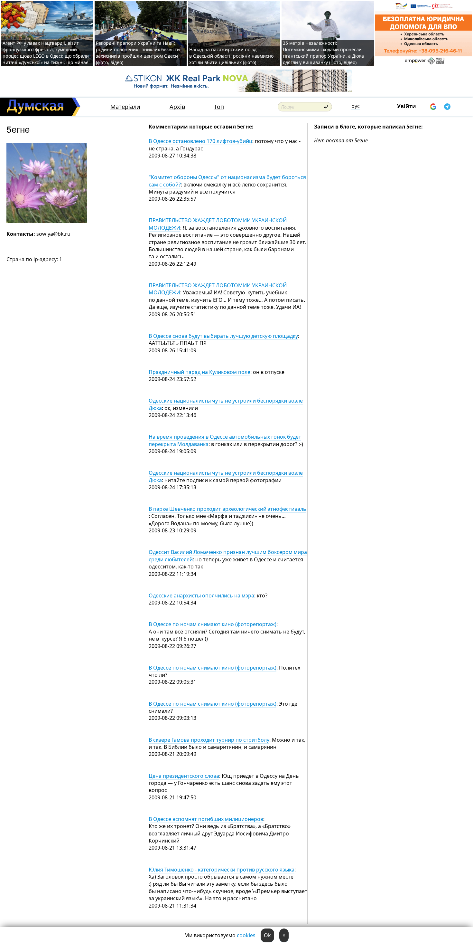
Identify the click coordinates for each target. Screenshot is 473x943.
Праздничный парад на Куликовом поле (199, 372)
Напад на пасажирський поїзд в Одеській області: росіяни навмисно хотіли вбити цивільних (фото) (231, 55)
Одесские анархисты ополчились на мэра (201, 595)
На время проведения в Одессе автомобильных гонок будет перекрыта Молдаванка (225, 440)
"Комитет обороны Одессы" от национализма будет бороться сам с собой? (227, 181)
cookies (246, 935)
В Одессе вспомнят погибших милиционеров (206, 819)
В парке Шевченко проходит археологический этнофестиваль (227, 508)
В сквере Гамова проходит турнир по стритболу (209, 739)
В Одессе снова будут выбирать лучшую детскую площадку (223, 335)
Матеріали (125, 107)
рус (355, 106)
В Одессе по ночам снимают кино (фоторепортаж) (212, 624)
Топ (219, 107)
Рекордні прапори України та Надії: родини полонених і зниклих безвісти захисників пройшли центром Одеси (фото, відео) (138, 52)
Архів (177, 107)
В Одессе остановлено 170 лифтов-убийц (200, 141)
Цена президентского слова (184, 775)
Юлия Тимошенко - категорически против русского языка (221, 869)
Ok (267, 935)
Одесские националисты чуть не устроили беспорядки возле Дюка (226, 404)
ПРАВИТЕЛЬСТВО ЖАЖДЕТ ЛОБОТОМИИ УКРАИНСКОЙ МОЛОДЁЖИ (218, 289)
